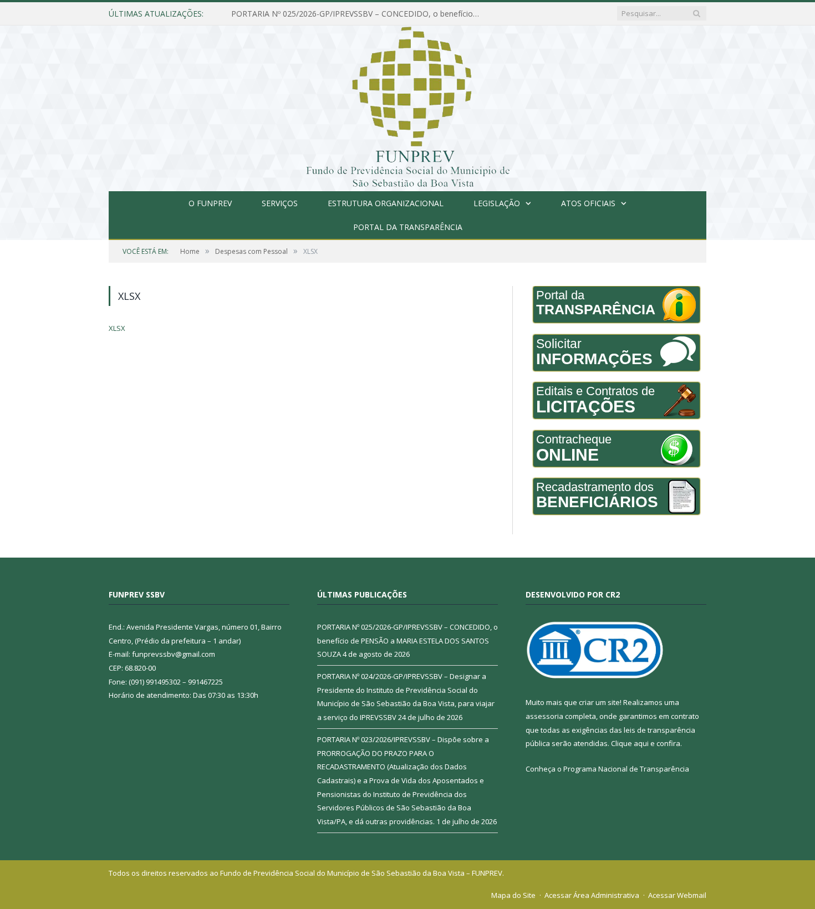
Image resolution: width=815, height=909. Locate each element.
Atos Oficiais (588, 203)
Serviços (280, 203)
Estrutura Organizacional (386, 203)
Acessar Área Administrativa (591, 895)
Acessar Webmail (677, 895)
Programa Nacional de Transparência (626, 769)
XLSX (117, 328)
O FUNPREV (210, 203)
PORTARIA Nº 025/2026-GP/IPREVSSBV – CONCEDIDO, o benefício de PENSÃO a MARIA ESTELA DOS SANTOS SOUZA (358, 14)
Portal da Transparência (407, 227)
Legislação (496, 203)
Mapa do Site (513, 895)
